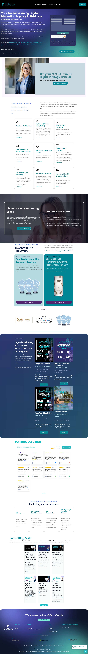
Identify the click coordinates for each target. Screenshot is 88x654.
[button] (40, 4)
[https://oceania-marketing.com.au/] (8, 4)
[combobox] (56, 23)
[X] (71, 627)
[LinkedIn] (68, 627)
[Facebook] (62, 627)
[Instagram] (65, 627)
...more (26, 570)
